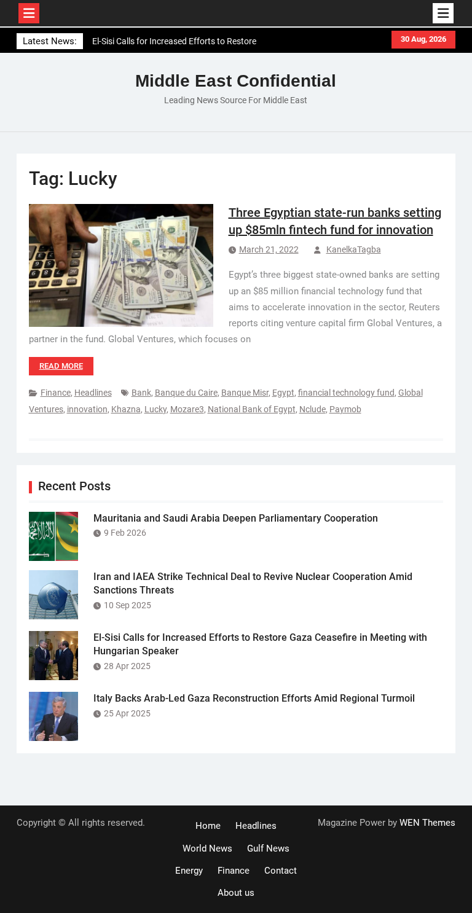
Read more (61, 365)
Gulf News (268, 848)
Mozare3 (187, 409)
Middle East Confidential (235, 80)
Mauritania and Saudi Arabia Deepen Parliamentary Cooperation (235, 518)
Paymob (345, 409)
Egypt (283, 393)
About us (236, 892)
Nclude (312, 409)
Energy (189, 870)
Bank (141, 393)
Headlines (93, 393)
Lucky (155, 409)
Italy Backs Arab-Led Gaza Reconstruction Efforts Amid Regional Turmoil (254, 698)
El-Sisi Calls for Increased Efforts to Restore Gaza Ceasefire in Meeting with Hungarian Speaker (174, 45)
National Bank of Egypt (252, 409)
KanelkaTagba (353, 249)
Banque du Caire (186, 393)
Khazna (126, 409)
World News (207, 848)
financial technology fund (346, 393)
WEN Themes (427, 822)
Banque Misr (245, 393)
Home (208, 825)
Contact (280, 870)
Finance (56, 393)
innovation (87, 409)
